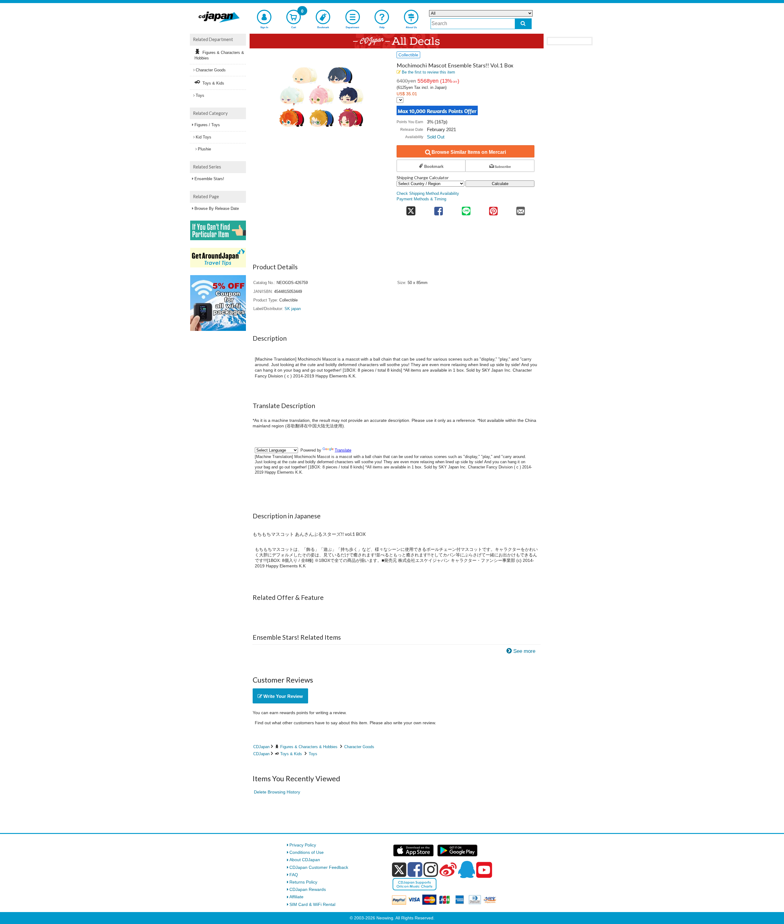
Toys (313, 754)
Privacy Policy (302, 845)
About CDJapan (304, 859)
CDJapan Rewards (307, 889)
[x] (399, 870)
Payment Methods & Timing (421, 199)
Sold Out (435, 136)
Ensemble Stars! (209, 178)
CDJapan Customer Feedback (318, 867)
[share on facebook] (438, 209)
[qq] (466, 869)
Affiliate (296, 896)
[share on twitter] (411, 209)
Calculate (500, 183)
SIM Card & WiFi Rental (312, 904)
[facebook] (415, 869)
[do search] (523, 23)
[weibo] (448, 869)
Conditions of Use (306, 852)
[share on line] (466, 209)
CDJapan (261, 746)
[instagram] (431, 869)
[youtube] (484, 870)
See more (524, 651)
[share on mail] (520, 209)
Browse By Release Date (216, 208)
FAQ (293, 874)
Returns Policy (303, 882)
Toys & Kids (291, 754)
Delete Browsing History (277, 792)
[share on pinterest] (493, 209)
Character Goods (359, 746)
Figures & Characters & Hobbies (308, 746)
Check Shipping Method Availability (428, 193)
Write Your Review (282, 696)
